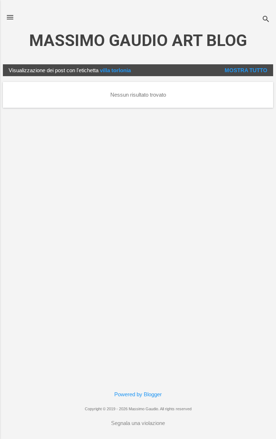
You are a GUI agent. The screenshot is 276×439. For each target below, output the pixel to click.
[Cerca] (266, 20)
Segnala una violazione (138, 423)
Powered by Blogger (138, 394)
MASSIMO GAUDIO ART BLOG (138, 40)
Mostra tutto (246, 70)
